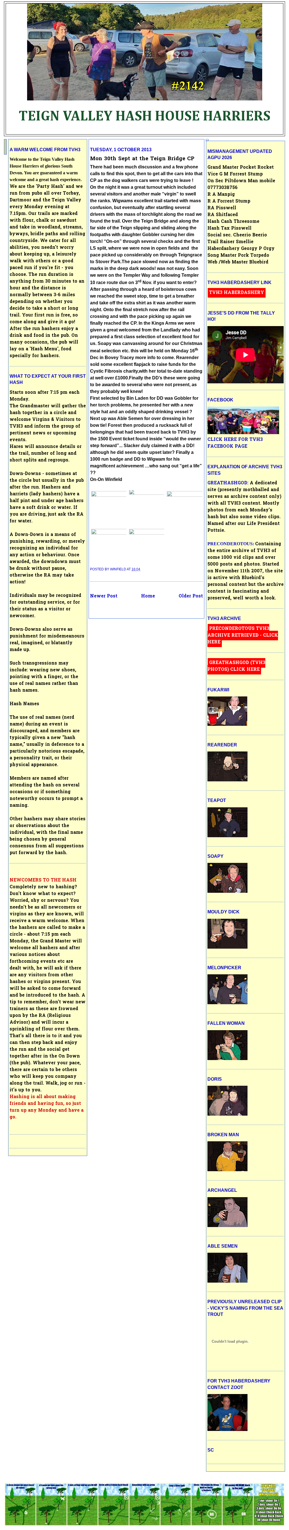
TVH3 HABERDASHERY (236, 292)
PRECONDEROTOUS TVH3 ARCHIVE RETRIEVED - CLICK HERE (242, 635)
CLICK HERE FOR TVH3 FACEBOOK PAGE (235, 443)
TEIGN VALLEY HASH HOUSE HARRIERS (144, 116)
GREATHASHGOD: (228, 483)
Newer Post (103, 596)
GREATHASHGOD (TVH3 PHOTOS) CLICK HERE (236, 666)
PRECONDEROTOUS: (231, 543)
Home (148, 596)
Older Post (191, 596)
